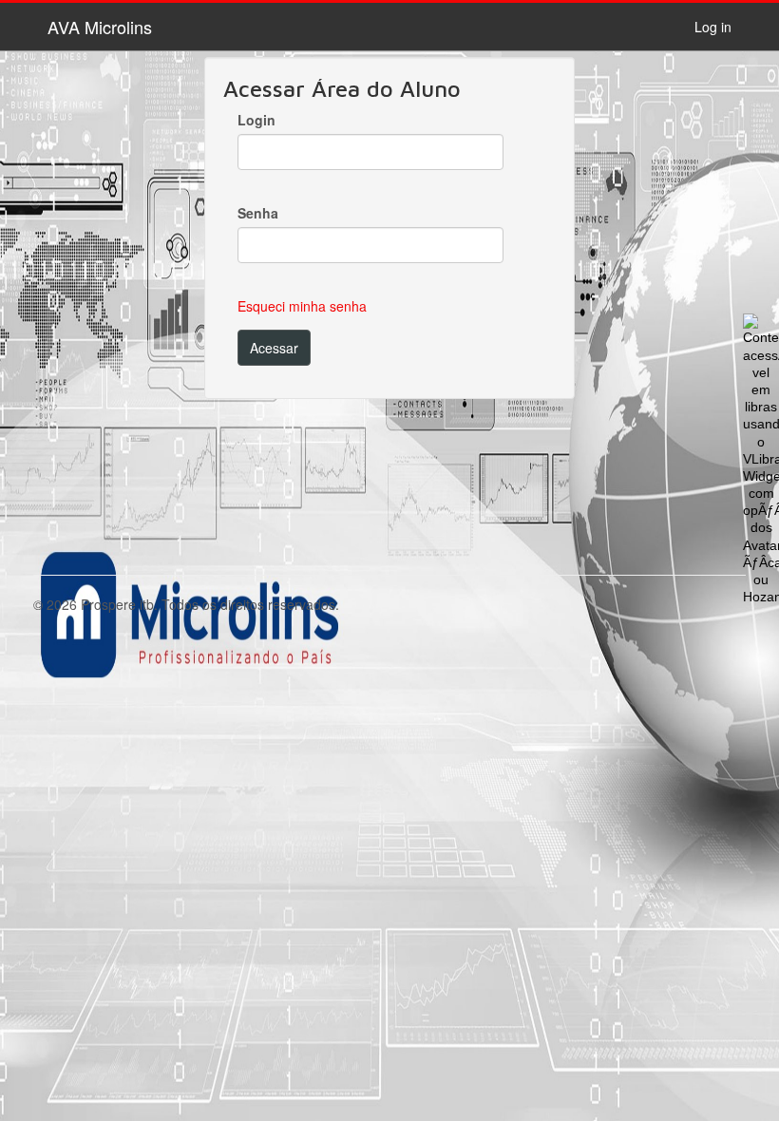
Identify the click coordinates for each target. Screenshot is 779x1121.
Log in (713, 26)
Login (257, 119)
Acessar (274, 347)
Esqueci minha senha (302, 305)
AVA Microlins (100, 26)
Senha (258, 212)
